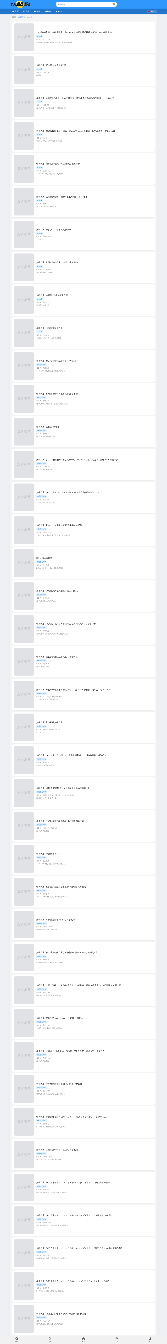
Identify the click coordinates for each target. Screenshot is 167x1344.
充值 (38, 11)
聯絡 (49, 11)
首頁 (17, 11)
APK (60, 11)
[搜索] (114, 4)
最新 (27, 11)
